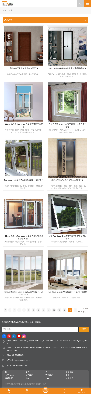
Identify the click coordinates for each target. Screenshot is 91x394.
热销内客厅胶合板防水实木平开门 (23, 68)
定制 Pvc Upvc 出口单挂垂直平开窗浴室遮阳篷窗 (67, 237)
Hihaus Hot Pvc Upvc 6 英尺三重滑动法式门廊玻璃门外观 (23, 293)
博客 (27, 378)
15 (64, 310)
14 (59, 310)
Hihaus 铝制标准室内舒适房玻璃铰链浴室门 (67, 68)
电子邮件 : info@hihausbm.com (18, 360)
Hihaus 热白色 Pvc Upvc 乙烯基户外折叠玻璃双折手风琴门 (24, 237)
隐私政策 (69, 378)
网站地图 (9, 378)
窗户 (27, 372)
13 (54, 310)
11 (43, 310)
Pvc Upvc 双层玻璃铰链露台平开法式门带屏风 (67, 292)
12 (48, 310)
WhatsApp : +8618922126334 (17, 365)
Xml (47, 378)
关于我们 (29, 375)
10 (38, 310)
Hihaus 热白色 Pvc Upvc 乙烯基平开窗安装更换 (24, 125)
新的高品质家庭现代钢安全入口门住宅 (67, 180)
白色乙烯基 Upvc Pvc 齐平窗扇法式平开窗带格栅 (67, 125)
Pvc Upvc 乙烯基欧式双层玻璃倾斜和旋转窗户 (23, 180)
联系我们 (49, 375)
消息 (67, 375)
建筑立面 (69, 372)
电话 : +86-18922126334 (15, 355)
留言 (45, 390)
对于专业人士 (11, 375)
